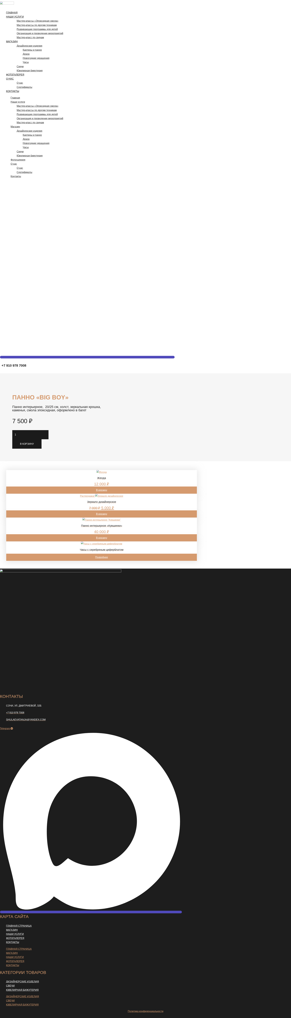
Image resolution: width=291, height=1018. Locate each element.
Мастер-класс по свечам (30, 37)
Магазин (12, 41)
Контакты (12, 91)
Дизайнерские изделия (29, 46)
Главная (12, 12)
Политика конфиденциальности (145, 1011)
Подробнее (101, 557)
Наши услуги (15, 16)
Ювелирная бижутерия (30, 70)
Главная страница (19, 926)
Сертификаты (24, 87)
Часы (26, 62)
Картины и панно (32, 50)
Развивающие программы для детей (37, 29)
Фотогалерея (15, 74)
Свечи (20, 66)
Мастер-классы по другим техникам (37, 25)
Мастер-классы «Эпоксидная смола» (37, 21)
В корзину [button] (101, 490)
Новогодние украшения (36, 58)
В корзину (27, 444)
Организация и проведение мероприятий (40, 33)
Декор (26, 54)
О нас (10, 78)
